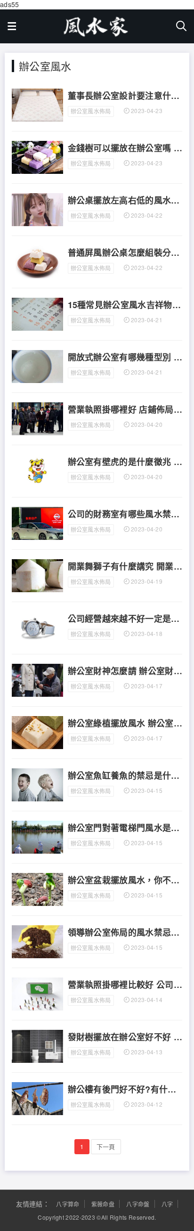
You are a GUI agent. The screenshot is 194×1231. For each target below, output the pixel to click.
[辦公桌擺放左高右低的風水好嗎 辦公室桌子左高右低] (37, 208)
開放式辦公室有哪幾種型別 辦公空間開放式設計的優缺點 (125, 357)
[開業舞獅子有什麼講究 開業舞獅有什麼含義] (37, 574)
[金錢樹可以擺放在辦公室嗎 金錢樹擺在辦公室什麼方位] (37, 156)
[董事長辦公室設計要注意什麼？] (37, 104)
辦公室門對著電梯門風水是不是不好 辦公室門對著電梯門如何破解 (125, 828)
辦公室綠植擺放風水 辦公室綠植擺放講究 (125, 723)
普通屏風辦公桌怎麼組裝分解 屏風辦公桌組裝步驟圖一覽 (125, 253)
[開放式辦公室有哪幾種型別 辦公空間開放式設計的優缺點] (37, 365)
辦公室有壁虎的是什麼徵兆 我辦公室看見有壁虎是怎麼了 (125, 462)
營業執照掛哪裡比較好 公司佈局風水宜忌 (125, 985)
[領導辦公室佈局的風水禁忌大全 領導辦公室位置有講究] (37, 941)
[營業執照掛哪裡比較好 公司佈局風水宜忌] (37, 993)
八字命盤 (137, 1204)
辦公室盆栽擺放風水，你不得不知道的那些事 (125, 880)
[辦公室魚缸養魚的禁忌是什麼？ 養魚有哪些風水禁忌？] (37, 784)
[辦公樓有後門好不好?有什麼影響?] (37, 1097)
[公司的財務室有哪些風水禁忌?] (37, 522)
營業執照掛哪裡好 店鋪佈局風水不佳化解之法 (125, 410)
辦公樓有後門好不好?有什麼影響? (125, 1089)
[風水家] (96, 24)
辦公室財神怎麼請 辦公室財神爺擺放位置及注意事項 (125, 671)
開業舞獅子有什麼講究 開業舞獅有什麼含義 (125, 567)
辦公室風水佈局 (91, 111)
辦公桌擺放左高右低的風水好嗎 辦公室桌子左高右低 (125, 201)
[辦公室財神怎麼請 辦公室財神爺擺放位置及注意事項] (37, 679)
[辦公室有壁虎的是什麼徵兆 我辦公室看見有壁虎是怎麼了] (37, 470)
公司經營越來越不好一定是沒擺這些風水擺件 (125, 619)
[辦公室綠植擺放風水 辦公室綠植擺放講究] (37, 731)
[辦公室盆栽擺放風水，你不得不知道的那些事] (37, 888)
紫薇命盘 (102, 1204)
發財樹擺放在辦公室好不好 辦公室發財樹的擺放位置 (125, 1037)
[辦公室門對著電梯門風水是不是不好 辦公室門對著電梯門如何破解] (37, 836)
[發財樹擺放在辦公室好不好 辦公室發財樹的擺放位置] (37, 1045)
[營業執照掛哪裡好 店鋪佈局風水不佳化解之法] (37, 418)
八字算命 (67, 1204)
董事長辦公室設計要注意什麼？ (125, 96)
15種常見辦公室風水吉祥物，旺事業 (125, 305)
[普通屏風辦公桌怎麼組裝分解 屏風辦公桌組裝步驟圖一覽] (37, 261)
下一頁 (106, 1146)
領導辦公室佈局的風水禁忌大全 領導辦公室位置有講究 (125, 933)
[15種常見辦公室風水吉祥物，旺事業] (37, 313)
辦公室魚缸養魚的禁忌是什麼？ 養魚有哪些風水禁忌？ (125, 776)
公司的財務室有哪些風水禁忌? (125, 514)
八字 (167, 1204)
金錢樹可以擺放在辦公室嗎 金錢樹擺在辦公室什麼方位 (125, 148)
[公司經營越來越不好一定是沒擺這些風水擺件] (37, 627)
